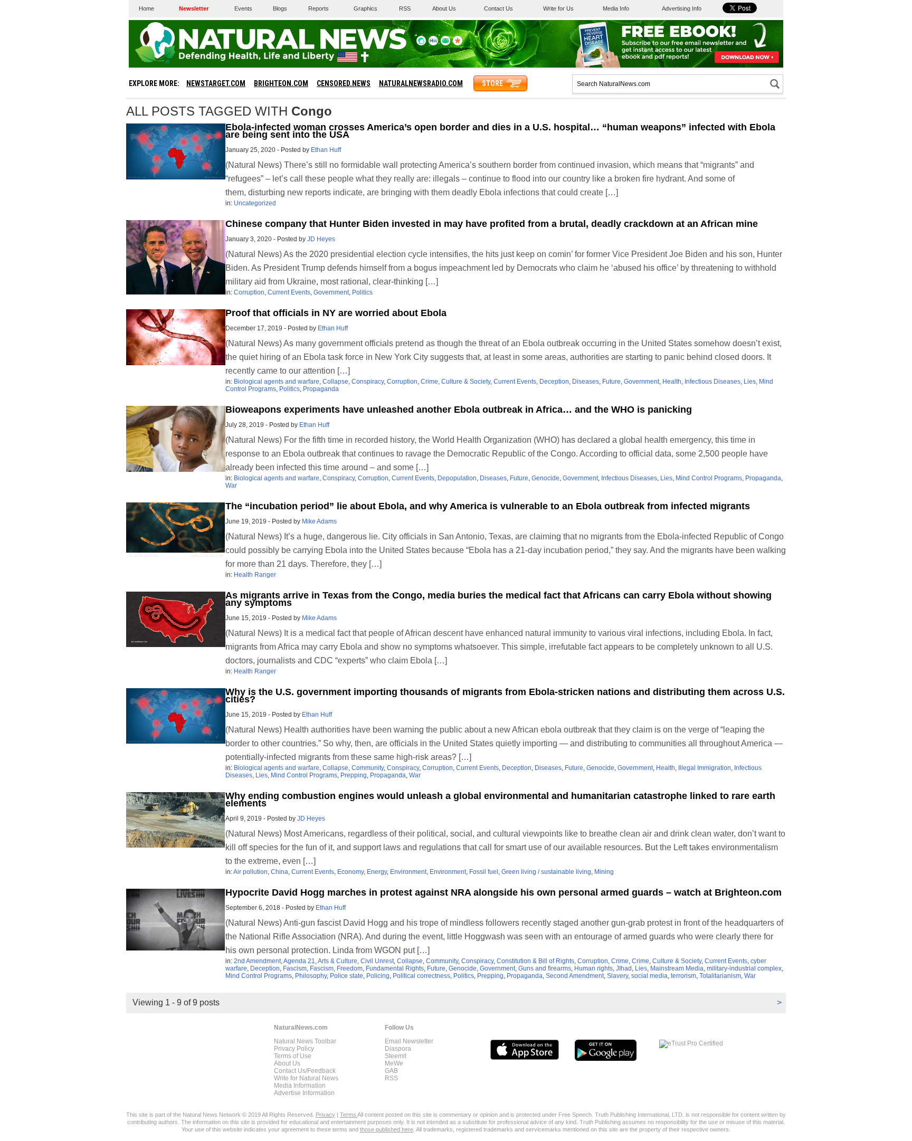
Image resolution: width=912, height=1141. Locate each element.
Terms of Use (292, 1056)
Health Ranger (255, 574)
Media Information (300, 1085)
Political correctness (421, 976)
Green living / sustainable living (546, 872)
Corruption (249, 292)
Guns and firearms (544, 968)
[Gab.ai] (445, 43)
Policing (378, 976)
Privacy (325, 1114)
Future (611, 381)
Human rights (593, 968)
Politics (362, 292)
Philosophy (311, 976)
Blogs (280, 8)
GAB (391, 1071)
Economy (350, 872)
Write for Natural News (306, 1078)
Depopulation (457, 478)
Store (492, 83)
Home (146, 8)
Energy (377, 872)
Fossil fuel (483, 872)
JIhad (624, 968)
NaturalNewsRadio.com (421, 83)
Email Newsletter (409, 1041)
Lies (750, 381)
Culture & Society (465, 381)
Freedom (350, 968)
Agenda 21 (299, 961)
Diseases (585, 381)
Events (243, 8)
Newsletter (193, 8)
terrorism (683, 976)
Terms (348, 1114)
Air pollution (250, 872)
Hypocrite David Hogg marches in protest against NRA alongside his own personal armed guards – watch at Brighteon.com (503, 892)
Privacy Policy (294, 1048)
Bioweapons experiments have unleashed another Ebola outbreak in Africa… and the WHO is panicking (458, 409)
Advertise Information (304, 1093)
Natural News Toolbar (305, 1041)
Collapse (335, 381)
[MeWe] (433, 43)
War (231, 485)
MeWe (394, 1063)
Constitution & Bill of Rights (535, 961)
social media (649, 976)
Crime (429, 381)
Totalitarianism (720, 976)
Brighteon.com (281, 83)
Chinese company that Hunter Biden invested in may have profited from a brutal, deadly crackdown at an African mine (491, 223)
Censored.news (343, 83)
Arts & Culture (337, 961)
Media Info (616, 8)
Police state (346, 976)
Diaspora (398, 1048)
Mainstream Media (677, 968)
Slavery (617, 976)
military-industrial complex (744, 968)
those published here (386, 1129)
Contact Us (498, 8)
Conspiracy (368, 381)
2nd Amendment (257, 961)
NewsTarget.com (215, 83)
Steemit (395, 1056)
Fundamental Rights (395, 968)
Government (331, 292)
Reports (318, 8)
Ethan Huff (326, 150)
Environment (408, 872)
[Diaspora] (457, 43)
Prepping (353, 775)
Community (368, 768)
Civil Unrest (377, 961)
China (279, 872)
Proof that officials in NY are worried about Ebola (335, 313)
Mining (604, 872)
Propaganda (321, 389)
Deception (554, 381)
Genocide (545, 478)
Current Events (289, 292)
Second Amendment (575, 976)
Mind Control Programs (709, 478)
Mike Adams (319, 521)
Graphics (365, 8)
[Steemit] (421, 43)
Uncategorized (255, 203)
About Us (444, 8)
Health (671, 381)
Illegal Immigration (704, 768)
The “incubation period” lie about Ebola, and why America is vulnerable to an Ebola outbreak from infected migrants (487, 506)
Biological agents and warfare (276, 381)
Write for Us (558, 8)
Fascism (295, 968)
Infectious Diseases (712, 381)
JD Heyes (321, 239)
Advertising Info (681, 8)
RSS (405, 8)
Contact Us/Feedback (305, 1071)
